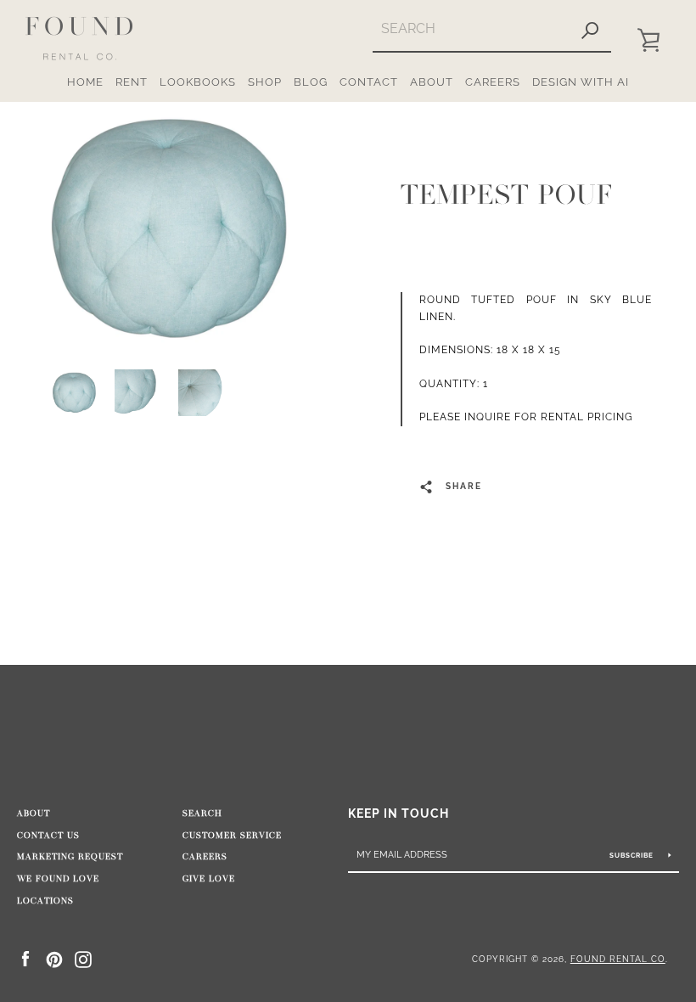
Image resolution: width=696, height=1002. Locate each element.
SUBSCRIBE (632, 855)
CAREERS (492, 82)
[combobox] (471, 28)
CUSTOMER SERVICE (232, 835)
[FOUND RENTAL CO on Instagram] (83, 958)
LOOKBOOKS (198, 82)
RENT (131, 82)
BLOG (311, 82)
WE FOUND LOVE (58, 879)
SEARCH (202, 813)
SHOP (265, 82)
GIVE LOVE (208, 879)
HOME (85, 82)
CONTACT (369, 82)
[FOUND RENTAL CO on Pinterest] (54, 958)
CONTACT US (48, 835)
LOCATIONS (45, 901)
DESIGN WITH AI (580, 82)
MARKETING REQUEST (70, 857)
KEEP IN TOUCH (398, 813)
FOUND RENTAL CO (617, 959)
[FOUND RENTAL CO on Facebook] (25, 958)
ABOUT (431, 82)
